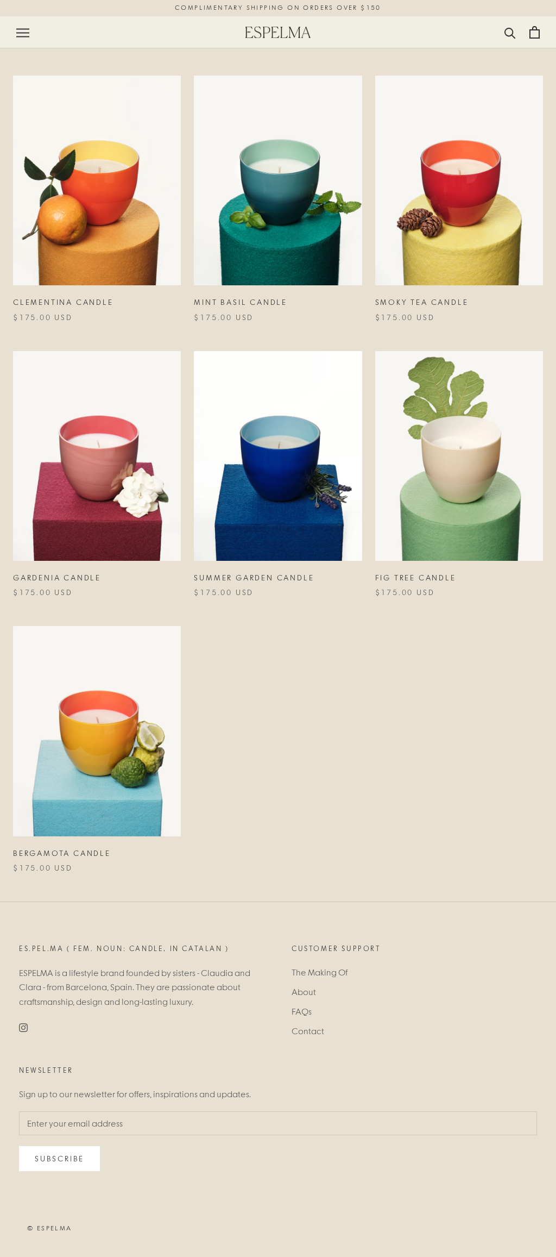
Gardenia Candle (57, 577)
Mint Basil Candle (240, 302)
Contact (308, 1031)
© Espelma (49, 1228)
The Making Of (320, 972)
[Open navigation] (22, 32)
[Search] (510, 32)
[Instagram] (23, 1027)
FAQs (302, 1011)
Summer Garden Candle (254, 577)
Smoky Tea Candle (422, 302)
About (304, 992)
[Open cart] (534, 32)
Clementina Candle (63, 302)
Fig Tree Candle (415, 577)
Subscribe (59, 1158)
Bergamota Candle (62, 853)
